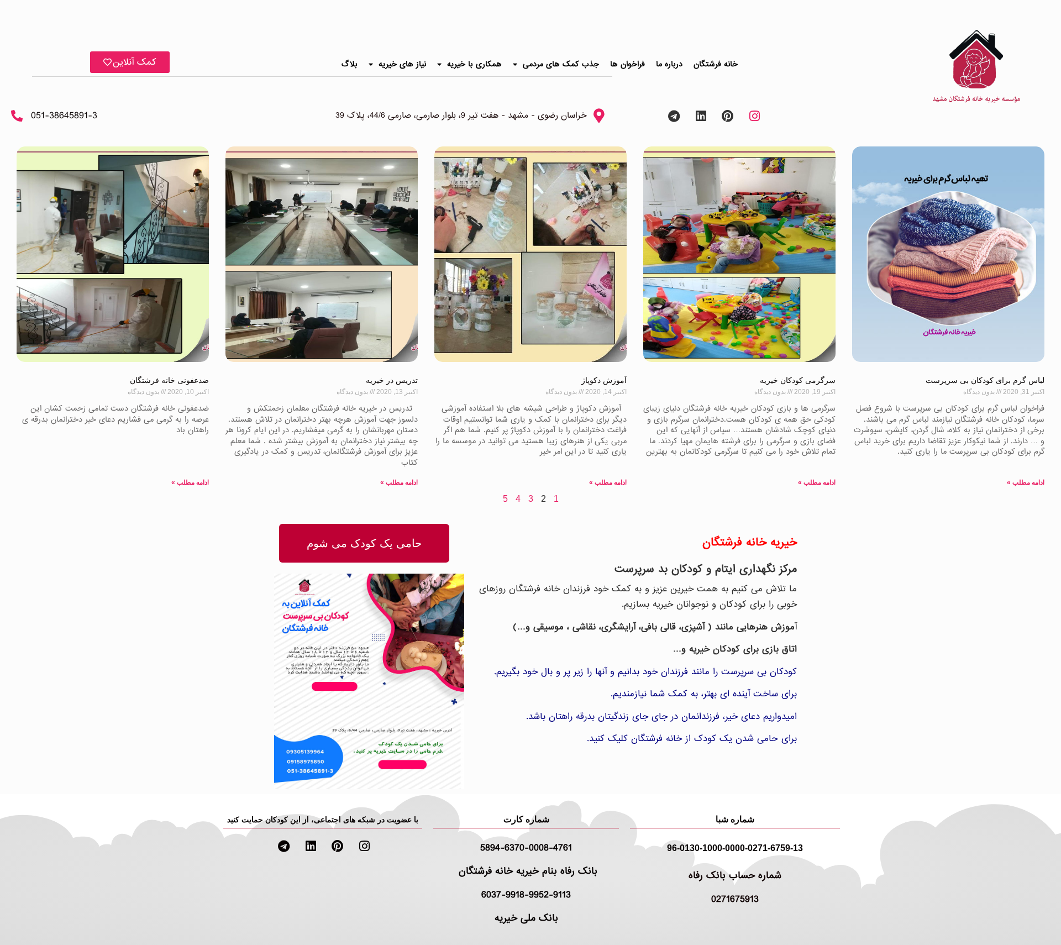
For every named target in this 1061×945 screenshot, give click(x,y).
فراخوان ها (627, 64)
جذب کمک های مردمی (561, 64)
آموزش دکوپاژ (604, 380)
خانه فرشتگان (716, 64)
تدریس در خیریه (392, 380)
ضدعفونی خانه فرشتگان (169, 380)
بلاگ (350, 64)
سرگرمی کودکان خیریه (798, 380)
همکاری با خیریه (474, 64)
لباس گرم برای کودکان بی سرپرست (985, 380)
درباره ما (669, 64)
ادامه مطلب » (1025, 482)
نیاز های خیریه (402, 64)
